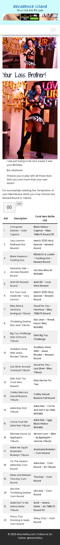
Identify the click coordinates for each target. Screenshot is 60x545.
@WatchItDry (34, 538)
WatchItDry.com (26, 534)
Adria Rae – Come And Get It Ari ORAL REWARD (44, 409)
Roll (19, 203)
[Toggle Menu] (53, 29)
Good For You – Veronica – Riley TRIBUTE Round (43, 309)
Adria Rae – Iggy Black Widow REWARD (43, 423)
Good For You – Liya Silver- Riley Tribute (43, 368)
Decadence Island (30, 6)
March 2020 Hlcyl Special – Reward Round (43, 244)
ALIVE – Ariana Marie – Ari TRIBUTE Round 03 (44, 506)
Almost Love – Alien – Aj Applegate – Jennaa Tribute (45, 437)
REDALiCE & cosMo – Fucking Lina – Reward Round (44, 258)
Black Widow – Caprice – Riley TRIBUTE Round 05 (44, 230)
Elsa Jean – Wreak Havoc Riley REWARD (44, 323)
